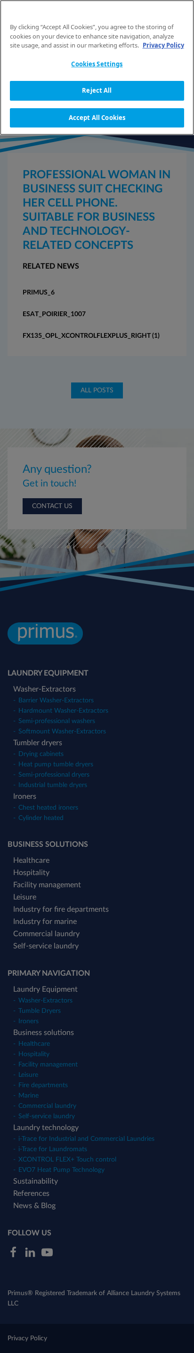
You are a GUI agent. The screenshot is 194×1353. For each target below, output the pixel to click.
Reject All (97, 90)
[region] (97, 67)
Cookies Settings (96, 64)
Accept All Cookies (97, 117)
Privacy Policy (163, 45)
